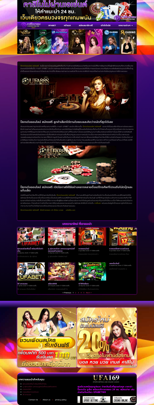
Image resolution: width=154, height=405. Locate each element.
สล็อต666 (52, 283)
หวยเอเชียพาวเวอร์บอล (119, 248)
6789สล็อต (84, 283)
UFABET (52, 25)
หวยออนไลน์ (84, 248)
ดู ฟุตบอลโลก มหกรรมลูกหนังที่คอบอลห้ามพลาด (61, 249)
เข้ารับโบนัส (106, 25)
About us (46, 399)
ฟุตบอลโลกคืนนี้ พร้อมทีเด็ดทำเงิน (30, 249)
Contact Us (33, 399)
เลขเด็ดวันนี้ (114, 263)
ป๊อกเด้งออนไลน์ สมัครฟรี (92, 126)
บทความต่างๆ (124, 25)
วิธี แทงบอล (22, 283)
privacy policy (60, 399)
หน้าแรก (67, 25)
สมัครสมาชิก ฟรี (86, 25)
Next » (89, 292)
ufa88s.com (70, 210)
